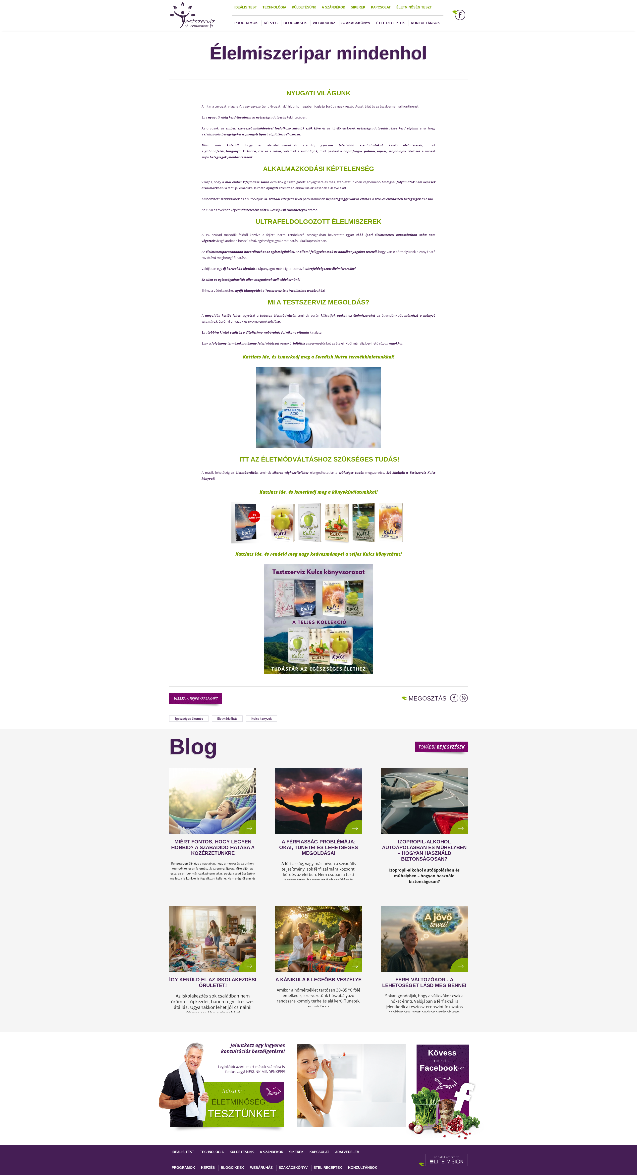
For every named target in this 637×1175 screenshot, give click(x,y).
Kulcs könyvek (261, 718)
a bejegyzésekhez (196, 698)
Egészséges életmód (188, 718)
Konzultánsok (425, 23)
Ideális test (245, 7)
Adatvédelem (347, 1152)
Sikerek (358, 7)
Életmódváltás (227, 718)
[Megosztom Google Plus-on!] (464, 698)
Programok (246, 23)
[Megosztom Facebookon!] (454, 698)
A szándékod (333, 7)
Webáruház (324, 23)
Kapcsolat (381, 7)
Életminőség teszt (414, 7)
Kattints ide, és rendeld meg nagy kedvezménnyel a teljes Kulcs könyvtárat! (318, 554)
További (441, 747)
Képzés (270, 23)
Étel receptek (390, 23)
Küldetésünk (304, 7)
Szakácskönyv (355, 23)
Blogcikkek (295, 23)
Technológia (274, 7)
